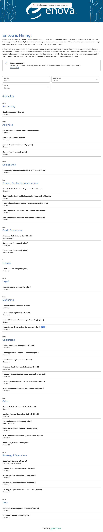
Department (57, 78)
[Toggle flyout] (97, 79)
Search (6, 78)
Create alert (14, 68)
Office (6, 86)
